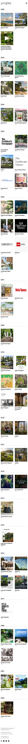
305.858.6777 (5, 736)
